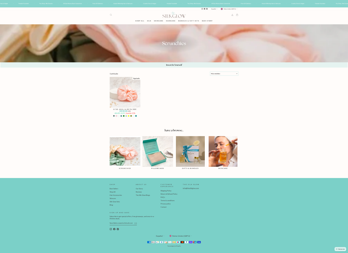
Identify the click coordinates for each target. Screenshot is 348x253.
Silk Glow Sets (115, 202)
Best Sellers (114, 189)
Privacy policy (166, 204)
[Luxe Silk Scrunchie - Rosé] (126, 116)
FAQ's (163, 197)
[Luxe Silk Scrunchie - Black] (114, 116)
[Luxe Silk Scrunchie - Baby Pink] (116, 116)
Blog (111, 205)
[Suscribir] (135, 223)
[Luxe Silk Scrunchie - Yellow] (129, 116)
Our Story (207, 21)
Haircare (171, 21)
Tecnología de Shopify (174, 246)
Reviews (139, 192)
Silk (149, 21)
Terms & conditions (168, 200)
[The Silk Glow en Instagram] (111, 229)
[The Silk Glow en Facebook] (114, 229)
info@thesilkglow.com (191, 188)
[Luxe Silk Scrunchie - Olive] (131, 116)
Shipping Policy (166, 191)
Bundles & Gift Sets (188, 21)
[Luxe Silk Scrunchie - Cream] (119, 116)
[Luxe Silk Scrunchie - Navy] (121, 116)
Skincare (158, 21)
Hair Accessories (116, 195)
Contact (164, 207)
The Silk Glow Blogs (143, 195)
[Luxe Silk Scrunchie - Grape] (133, 116)
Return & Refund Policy (169, 194)
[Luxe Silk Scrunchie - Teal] (136, 116)
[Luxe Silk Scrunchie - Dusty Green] (124, 116)
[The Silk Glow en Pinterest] (118, 229)
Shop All (139, 21)
